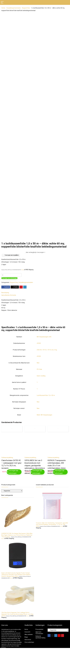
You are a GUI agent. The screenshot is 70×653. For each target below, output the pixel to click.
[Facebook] (49, 635)
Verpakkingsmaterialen (13, 8)
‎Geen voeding (41, 376)
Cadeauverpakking (7, 457)
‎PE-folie (39, 369)
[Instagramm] (55, 635)
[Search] (67, 2)
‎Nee (38, 363)
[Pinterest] (62, 635)
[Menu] (2, 2)
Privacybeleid (39, 629)
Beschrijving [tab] (5, 292)
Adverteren (28, 639)
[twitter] (52, 635)
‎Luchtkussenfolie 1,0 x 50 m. (46, 395)
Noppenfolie (26, 8)
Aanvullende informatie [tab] (8, 295)
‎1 (37, 382)
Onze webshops (29, 642)
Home (3, 8)
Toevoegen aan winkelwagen (9, 278)
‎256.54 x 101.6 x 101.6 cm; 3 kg (47, 350)
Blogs (26, 637)
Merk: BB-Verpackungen (44, 415)
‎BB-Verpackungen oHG (44, 337)
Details (22, 269)
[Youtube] (59, 635)
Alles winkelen (29, 634)
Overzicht (27, 632)
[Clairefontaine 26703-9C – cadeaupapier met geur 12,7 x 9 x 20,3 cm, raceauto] (11, 444)
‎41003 (39, 343)
